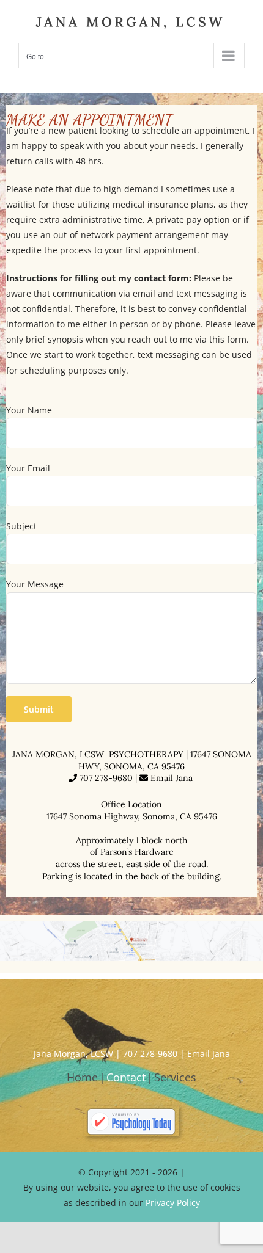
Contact (126, 1077)
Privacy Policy (173, 1202)
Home (82, 1077)
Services (175, 1077)
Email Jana (172, 777)
